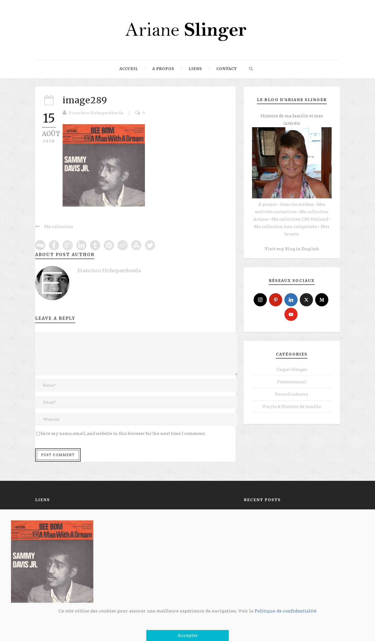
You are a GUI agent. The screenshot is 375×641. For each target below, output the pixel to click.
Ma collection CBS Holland (300, 219)
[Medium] (321, 299)
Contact (226, 68)
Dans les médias (297, 204)
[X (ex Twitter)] (306, 299)
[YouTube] (291, 314)
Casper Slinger (291, 369)
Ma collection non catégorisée (285, 226)
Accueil (128, 68)
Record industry (292, 394)
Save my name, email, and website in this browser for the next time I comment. (123, 433)
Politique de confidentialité (285, 611)
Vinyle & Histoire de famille (291, 406)
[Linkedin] (291, 299)
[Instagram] (260, 299)
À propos (267, 204)
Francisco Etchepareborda (96, 113)
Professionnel (291, 381)
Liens (195, 68)
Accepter (187, 635)
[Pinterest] (275, 299)
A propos (163, 68)
